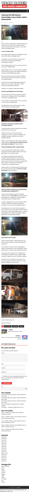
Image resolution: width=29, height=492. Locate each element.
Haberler (18, 487)
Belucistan (7, 326)
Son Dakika (4, 479)
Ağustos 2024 (4, 453)
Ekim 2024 (3, 451)
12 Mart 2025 (5, 22)
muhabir (11, 22)
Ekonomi (3, 471)
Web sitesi (3, 372)
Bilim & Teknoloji (5, 466)
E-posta (3, 368)
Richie (2, 429)
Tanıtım (3, 482)
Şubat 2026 (4, 438)
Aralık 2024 (3, 449)
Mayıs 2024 (4, 454)
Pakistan (15, 326)
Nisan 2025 (4, 443)
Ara (2, 386)
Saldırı (21, 326)
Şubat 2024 (4, 457)
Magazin (3, 474)
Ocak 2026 (3, 440)
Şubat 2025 (4, 446)
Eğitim (2, 469)
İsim (2, 363)
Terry (2, 421)
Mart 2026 (3, 437)
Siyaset (3, 477)
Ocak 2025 (3, 448)
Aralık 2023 (3, 461)
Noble (2, 425)
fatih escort (10, 491)
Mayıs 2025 (4, 442)
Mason (3, 416)
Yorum (2, 353)
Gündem (3, 472)
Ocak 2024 (3, 459)
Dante (2, 412)
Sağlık (2, 475)
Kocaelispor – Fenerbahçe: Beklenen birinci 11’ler (12, 407)
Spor (2, 480)
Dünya (2, 467)
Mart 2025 (3, 445)
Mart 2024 (3, 456)
